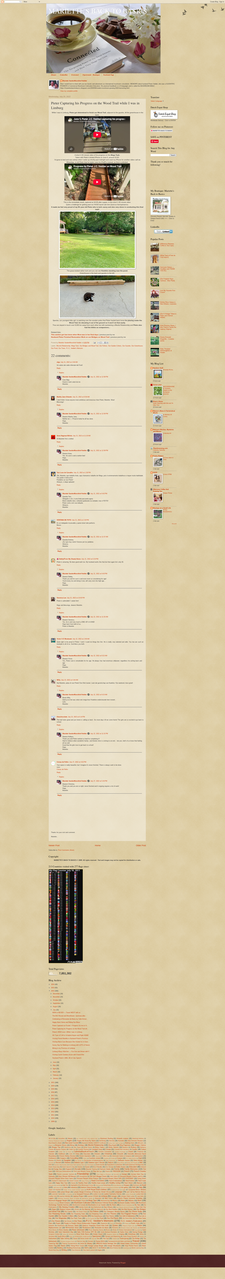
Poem (111, 1223)
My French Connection (126, 1205)
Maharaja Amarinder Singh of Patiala (68, 1198)
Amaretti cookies (122, 1138)
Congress (63, 1158)
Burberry (134, 1147)
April (54, 1069)
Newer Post (54, 845)
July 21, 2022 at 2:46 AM (69, 362)
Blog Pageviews (125, 1145)
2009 (53, 1121)
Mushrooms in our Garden (97, 1205)
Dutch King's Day (54, 1167)
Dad (140, 1158)
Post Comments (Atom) (66, 850)
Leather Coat (97, 1194)
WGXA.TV (95, 1248)
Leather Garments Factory (113, 1194)
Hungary (126, 1185)
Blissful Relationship (63, 346)
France (107, 1171)
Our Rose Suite (140, 1218)
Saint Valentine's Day (65, 1232)
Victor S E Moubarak (64, 639)
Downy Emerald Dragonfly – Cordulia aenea (167, 339)
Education (133, 1167)
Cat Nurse (68, 1151)
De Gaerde (78, 1160)
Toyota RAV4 (100, 1241)
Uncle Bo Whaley (86, 1243)
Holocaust (98, 1185)
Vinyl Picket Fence (131, 1246)
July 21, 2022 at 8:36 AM (81, 397)
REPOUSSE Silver (72, 1228)
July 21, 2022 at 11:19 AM (81, 436)
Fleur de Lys (97, 1171)
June (55, 1062)
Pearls (58, 1223)
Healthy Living (114, 1183)
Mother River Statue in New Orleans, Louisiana (168, 303)
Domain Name (73, 1164)
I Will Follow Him (57, 1187)
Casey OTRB (167, 474)
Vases (63, 1246)
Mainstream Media (87, 1198)
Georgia (124, 1174)
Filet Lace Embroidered (63, 1171)
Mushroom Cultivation (82, 1203)
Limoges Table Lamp (127, 1196)
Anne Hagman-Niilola (64, 436)
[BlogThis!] (101, 343)
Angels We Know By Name (86, 1141)
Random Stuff (158, 368)
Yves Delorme (76, 1250)
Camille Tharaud (83, 1149)
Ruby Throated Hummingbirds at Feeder (166, 350)
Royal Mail (137, 1230)
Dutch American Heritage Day (134, 1164)
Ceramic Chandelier (105, 1151)
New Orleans (108, 1207)
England (68, 1169)
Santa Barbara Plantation (109, 1232)
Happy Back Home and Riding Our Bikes (66, 1022)
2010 (53, 1118)
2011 (53, 1115)
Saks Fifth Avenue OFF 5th (87, 1232)
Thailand (114, 1238)
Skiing (142, 1234)
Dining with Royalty (132, 1162)
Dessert (58, 1162)
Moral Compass (65, 1203)
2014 (53, 1105)
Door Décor (82, 1164)
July (54, 1010)
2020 (53, 1086)
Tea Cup (106, 1238)
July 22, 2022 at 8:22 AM (98, 656)
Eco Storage (110, 1167)
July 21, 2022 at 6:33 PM (89, 559)
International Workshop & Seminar (109, 1187)
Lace (123, 1189)
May (54, 1065)
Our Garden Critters (114, 346)
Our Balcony (86, 1209)
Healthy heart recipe (98, 1183)
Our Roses (56, 1221)
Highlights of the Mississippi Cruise (82, 1185)
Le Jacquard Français (82, 1194)
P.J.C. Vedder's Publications (131, 1221)
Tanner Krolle (84, 1238)
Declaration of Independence (93, 1160)
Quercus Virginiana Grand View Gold (95, 1225)
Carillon (61, 1151)
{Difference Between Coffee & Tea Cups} (167, 244)
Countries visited (94, 1158)
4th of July (52, 1138)
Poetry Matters (158, 456)
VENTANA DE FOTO (64, 520)
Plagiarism (104, 1223)
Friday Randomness (167, 511)
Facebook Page (108, 75)
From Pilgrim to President (104, 1174)
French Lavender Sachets (65, 1174)
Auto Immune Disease (135, 1141)
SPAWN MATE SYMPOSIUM (82, 1236)
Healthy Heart (83, 1183)
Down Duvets (100, 1164)
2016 (53, 1099)
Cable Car (72, 1149)
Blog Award (112, 1145)
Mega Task (75, 346)
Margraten (98, 1198)
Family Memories (131, 1169)
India (65, 1187)
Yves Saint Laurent (89, 1250)
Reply (59, 368)
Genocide (116, 1174)
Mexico (114, 1200)
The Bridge (136, 1238)
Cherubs (51, 1154)
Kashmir (58, 1189)
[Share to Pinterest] (107, 343)
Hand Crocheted (97, 1181)
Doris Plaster (90, 1164)
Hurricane (136, 1185)
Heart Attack (128, 1183)
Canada (108, 1149)
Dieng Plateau (121, 1162)
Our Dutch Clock (81, 1211)
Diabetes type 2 (79, 1162)
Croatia (113, 1158)
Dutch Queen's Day (68, 1167)
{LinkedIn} (64, 75)
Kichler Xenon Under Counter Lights (74, 1189)
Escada (78, 1169)
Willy (58, 680)
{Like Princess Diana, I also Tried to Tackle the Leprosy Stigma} (168, 327)
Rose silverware (78, 1230)
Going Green (141, 1178)
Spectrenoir (96, 1236)
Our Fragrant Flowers (129, 1214)
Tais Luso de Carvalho (65, 472)
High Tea (65, 1185)
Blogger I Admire (140, 1145)
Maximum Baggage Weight (58, 1200)
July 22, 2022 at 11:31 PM (99, 733)
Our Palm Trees (76, 1218)
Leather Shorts (129, 1194)
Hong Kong (107, 1185)
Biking (72, 1145)
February (56, 1075)
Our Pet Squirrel (90, 1218)
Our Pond (54, 348)
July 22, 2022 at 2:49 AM (80, 639)
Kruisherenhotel (115, 1189)
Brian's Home (158, 401)
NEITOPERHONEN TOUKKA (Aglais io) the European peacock (168, 390)
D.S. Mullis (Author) (131, 1158)
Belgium (51, 1145)
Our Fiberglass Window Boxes (114, 1211)
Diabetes (68, 1162)
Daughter (67, 1160)
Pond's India (135, 1223)
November (56, 997)
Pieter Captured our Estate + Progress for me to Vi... (70, 1025)
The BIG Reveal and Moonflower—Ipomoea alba (68, 1016)
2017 (53, 1095)
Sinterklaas (132, 1234)
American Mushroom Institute (56, 1140)
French (126, 1171)
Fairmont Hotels (105, 1169)
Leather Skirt (140, 1194)
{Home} (53, 75)
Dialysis (110, 1162)
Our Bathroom (98, 1209)
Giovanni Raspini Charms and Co (131, 1176)
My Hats (137, 1205)
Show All (174, 523)
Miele (123, 1200)
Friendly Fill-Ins (168, 370)
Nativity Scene (83, 1207)
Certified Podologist (120, 1151)
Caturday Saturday (159, 450)
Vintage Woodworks (114, 1246)
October (56, 1000)
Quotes (115, 1225)
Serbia (64, 1234)
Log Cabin (140, 1196)
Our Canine (68, 1211)
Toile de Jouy (81, 1241)
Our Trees (61, 348)
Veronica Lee (61, 598)
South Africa (61, 1236)
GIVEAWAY (129, 1178)
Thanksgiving (123, 1238)
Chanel (130, 1151)
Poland (127, 1223)
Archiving (102, 1141)
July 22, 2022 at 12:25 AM (99, 617)
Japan (51, 1189)
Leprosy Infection (64, 1196)
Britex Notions (114, 1147)
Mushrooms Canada (79, 1205)
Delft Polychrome (110, 1160)
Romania (115, 1227)
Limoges (114, 1196)
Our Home (110, 1216)
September (57, 1003)
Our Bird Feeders (112, 1209)
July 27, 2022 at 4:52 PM (77, 762)
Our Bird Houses (127, 1209)
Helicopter (51, 1185)
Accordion (61, 1138)
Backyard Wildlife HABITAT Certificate (94, 1143)
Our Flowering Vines (96, 1214)
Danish (58, 1160)
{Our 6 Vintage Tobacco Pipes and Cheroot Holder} (168, 315)
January (56, 1078)
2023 (53, 988)
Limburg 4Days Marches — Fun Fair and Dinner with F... (71, 1051)
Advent (70, 1138)
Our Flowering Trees (78, 1214)
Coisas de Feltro (63, 762)
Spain (70, 1236)
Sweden (142, 1236)
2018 (53, 1092)
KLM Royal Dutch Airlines (97, 1190)
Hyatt (144, 1185)
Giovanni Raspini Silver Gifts (112, 1178)
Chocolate (86, 1154)
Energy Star (58, 1169)
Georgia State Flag (137, 1174)
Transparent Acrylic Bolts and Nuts (119, 1241)
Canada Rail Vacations (121, 1149)
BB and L (141, 1143)
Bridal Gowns (88, 1147)
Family (116, 1169)
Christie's (97, 1154)
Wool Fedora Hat (115, 1248)
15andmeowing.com (160, 448)
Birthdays (81, 1145)
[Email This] (98, 343)
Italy (140, 1187)
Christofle (120, 1154)
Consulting (74, 1158)
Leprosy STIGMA (92, 1196)
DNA (50, 1164)
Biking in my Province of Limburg (63, 1048)
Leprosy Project (78, 1196)
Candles (134, 1149)
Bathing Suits (129, 1143)
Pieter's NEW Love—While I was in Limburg (67, 1032)
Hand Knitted (130, 1181)
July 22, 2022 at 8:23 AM (98, 694)
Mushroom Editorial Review (104, 1203)
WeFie (86, 1248)
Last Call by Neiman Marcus (136, 1192)
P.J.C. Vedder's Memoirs (74, 348)
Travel (135, 1241)
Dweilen (80, 1167)
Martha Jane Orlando (64, 397)
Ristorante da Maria (101, 1228)
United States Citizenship (129, 1243)
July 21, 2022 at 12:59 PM (99, 414)
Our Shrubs (68, 1221)
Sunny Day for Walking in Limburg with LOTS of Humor (71, 1045)
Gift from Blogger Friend (98, 1176)
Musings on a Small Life (162, 508)
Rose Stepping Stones (96, 1230)
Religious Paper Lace (129, 1225)
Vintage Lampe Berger (95, 1246)
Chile (70, 1154)
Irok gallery (124, 1187)
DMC (141, 1162)
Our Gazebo (126, 346)
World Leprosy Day (137, 1248)
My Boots (113, 1205)
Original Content (65, 1209)
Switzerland (52, 1238)
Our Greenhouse (137, 346)
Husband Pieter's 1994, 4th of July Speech (66, 1058)
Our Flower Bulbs (135, 1211)
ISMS (134, 1187)
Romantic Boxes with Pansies (129, 1227)
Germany (52, 1176)
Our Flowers (112, 1214)
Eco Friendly (97, 1167)
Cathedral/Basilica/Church (84, 1151)
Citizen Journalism (85, 1156)
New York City (141, 1207)
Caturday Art (167, 433)
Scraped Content (54, 1234)
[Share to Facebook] (105, 343)
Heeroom (140, 1183)
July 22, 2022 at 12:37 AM (99, 537)
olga (58, 362)
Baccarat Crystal (71, 1143)
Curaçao (119, 1158)
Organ (54, 1209)
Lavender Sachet (57, 1194)
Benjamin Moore (60, 1145)
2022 (53, 991)
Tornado (90, 1241)
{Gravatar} (75, 75)
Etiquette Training (91, 1169)
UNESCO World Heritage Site (106, 1243)
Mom (139, 1200)
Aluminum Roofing (106, 1138)
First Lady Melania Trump (82, 1171)
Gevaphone (83, 1176)
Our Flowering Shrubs (57, 1214)
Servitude (71, 1234)
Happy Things (167, 493)
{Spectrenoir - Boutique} (91, 75)
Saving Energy (137, 1232)
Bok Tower (77, 1147)
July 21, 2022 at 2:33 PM (80, 520)
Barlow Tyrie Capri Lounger (115, 1143)
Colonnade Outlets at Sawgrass (122, 1156)
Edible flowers (121, 1167)
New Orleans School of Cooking (125, 1207)
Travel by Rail (53, 1243)
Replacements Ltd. (55, 1228)
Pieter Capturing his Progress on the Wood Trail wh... (70, 1029)
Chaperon (140, 1151)
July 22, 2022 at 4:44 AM (69, 680)
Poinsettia (119, 1223)
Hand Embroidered (115, 1181)
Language (118, 1192)
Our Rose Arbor (128, 1218)
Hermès (58, 1185)
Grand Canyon (74, 1180)
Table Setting (64, 1238)
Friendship (83, 1173)
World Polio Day (54, 1250)
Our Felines (103, 346)
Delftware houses (124, 1160)
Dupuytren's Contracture (114, 1164)
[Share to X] (103, 343)
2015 (53, 1102)
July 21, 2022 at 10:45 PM (76, 598)
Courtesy (106, 1158)
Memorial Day (105, 1200)
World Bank (126, 1248)
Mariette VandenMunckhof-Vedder (75, 81)
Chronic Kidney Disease (67, 1156)
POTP (155, 472)
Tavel (93, 1238)
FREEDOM (116, 1171)
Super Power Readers (130, 1236)
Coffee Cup (105, 1156)
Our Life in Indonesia (127, 1216)
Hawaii (73, 1183)
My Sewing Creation (67, 1207)
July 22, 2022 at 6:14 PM (76, 717)
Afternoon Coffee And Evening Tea (161, 490)
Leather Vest (53, 1196)
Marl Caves (109, 1198)
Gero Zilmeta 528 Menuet (67, 1176)
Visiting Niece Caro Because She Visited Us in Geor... (70, 1042)
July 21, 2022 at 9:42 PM (98, 493)
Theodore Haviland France (67, 1241)
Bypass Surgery (61, 1149)
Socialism (52, 1236)
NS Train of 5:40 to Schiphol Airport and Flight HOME (70, 1035)
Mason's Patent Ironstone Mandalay (129, 1198)
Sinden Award (98, 1234)
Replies (61, 373)
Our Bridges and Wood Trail (89, 346)
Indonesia (74, 1187)
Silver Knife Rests (82, 1234)
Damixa (51, 1160)
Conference (52, 1158)
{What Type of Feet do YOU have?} (167, 256)
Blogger (123, 1263)
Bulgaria (125, 1147)
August (55, 1006)
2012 (53, 1112)
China (77, 1154)
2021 (53, 1082)
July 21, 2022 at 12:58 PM (99, 377)
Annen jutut (157, 385)
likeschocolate (62, 717)
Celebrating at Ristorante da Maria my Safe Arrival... (70, 1019)
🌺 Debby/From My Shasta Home (69, 559)
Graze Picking (85, 1180)
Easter (87, 1167)
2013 (53, 1108)
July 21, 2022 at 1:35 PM (82, 472)
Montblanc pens (53, 1203)
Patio (50, 1223)
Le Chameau (68, 1194)
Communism (138, 1156)
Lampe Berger (65, 1192)
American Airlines (138, 1138)
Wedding (60, 1248)
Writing (64, 1250)
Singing (121, 1234)
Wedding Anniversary (73, 1248)
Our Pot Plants (112, 1218)
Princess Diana (73, 1225)
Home (98, 845)
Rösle (114, 1230)
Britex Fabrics (100, 1147)
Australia (121, 1141)
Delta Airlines (138, 1160)
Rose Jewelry (63, 1230)
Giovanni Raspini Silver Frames (87, 1178)
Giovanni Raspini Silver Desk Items (61, 1178)
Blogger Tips (56, 1147)
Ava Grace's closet (55, 1143)
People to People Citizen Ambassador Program (80, 1223)
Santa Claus (124, 1232)
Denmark (51, 1162)
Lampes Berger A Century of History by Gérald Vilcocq (92, 1192)
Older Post (141, 845)
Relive (139, 1225)
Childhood (61, 1154)
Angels (69, 1141)
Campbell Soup (97, 1149)
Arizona (111, 1141)
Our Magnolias (61, 1218)
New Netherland (96, 1207)
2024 (53, 984)
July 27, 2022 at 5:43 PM (98, 781)
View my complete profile (68, 91)
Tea (98, 1238)
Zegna (99, 1250)
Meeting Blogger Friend (78, 1200)
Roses (108, 1230)
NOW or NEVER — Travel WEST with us (66, 1012)
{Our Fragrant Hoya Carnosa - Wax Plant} (167, 279)
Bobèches (68, 1147)
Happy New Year (61, 1183)
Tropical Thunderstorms (69, 1243)
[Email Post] (94, 343)
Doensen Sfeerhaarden (60, 1164)
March (55, 1072)
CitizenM (97, 1156)
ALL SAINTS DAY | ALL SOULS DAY (87, 1138)
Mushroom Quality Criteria (126, 1203)
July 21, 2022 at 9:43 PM (98, 573)
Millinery (131, 1200)
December (56, 994)
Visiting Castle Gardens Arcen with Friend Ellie (68, 1055)
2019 (53, 1089)
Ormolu (76, 1209)
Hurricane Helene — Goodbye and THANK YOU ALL (167, 269)
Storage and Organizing (112, 1236)
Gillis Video (113, 1176)
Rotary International (125, 1230)
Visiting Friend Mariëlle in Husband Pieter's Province (70, 1038)
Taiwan (75, 1238)
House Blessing (117, 1185)
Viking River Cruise (77, 1246)
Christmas (108, 1154)
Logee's (51, 1198)
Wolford (103, 1248)
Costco (85, 1158)
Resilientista (86, 1228)
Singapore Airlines (111, 1234)
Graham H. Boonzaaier (59, 1180)
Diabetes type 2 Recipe (96, 1162)
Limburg (104, 1196)
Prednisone (61, 1225)
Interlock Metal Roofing (88, 1187)
